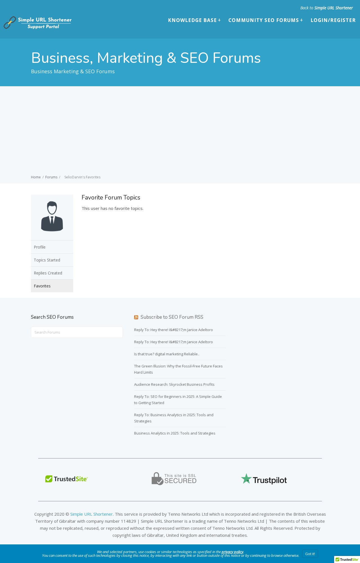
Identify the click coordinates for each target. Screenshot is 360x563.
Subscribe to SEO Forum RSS (172, 317)
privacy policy (232, 551)
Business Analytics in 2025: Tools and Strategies (174, 433)
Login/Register (333, 20)
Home (36, 177)
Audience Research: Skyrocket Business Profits (174, 384)
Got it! (310, 553)
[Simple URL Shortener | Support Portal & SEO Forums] (37, 28)
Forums (51, 177)
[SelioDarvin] (52, 237)
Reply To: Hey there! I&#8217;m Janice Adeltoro (173, 329)
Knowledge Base (192, 20)
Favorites (42, 286)
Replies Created (48, 273)
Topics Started (47, 260)
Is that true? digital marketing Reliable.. (166, 353)
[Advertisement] (180, 131)
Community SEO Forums (263, 20)
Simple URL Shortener (333, 7)
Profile (40, 247)
